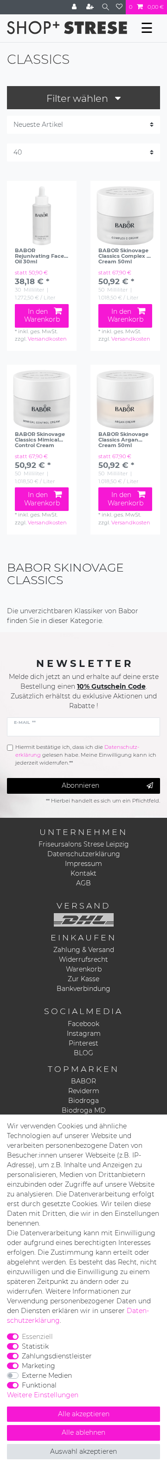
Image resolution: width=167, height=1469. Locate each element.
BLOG (83, 1053)
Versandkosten (47, 339)
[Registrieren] (91, 7)
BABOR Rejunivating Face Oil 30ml (39, 256)
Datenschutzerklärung (83, 854)
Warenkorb (84, 969)
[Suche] (105, 7)
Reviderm (83, 1091)
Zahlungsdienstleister (57, 1356)
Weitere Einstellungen (42, 1395)
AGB (83, 883)
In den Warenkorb (42, 315)
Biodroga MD (84, 1110)
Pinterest (83, 1043)
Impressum (83, 863)
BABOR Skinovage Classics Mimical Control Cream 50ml (40, 439)
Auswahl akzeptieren (83, 1451)
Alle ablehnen (83, 1432)
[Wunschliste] (119, 7)
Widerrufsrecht (83, 959)
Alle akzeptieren (83, 1414)
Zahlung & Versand (83, 950)
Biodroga (83, 1100)
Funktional (39, 1385)
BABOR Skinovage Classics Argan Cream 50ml (123, 439)
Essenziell (37, 1336)
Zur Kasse (83, 979)
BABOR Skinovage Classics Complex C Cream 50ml (124, 256)
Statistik (35, 1346)
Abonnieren (80, 785)
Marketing (38, 1366)
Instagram (84, 1033)
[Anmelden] (75, 7)
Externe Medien (47, 1375)
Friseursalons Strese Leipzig (84, 844)
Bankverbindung (83, 988)
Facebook (83, 1024)
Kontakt (83, 873)
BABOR (83, 1081)
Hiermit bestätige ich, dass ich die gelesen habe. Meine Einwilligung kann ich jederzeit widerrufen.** (85, 755)
